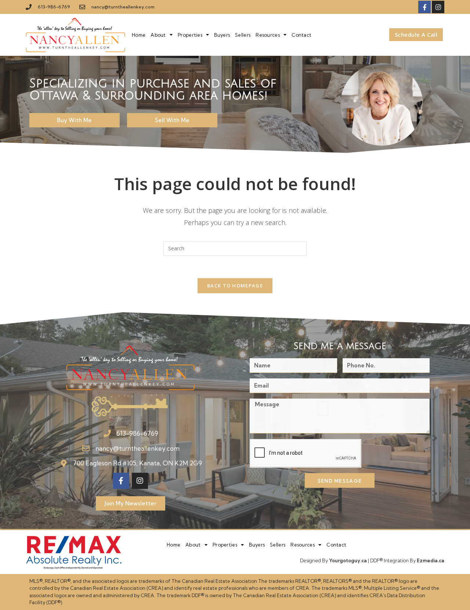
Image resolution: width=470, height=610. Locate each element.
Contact (301, 35)
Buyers (222, 35)
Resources (268, 35)
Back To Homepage (235, 285)
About (158, 35)
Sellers (242, 35)
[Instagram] (438, 7)
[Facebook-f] (424, 7)
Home (138, 35)
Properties (190, 35)
